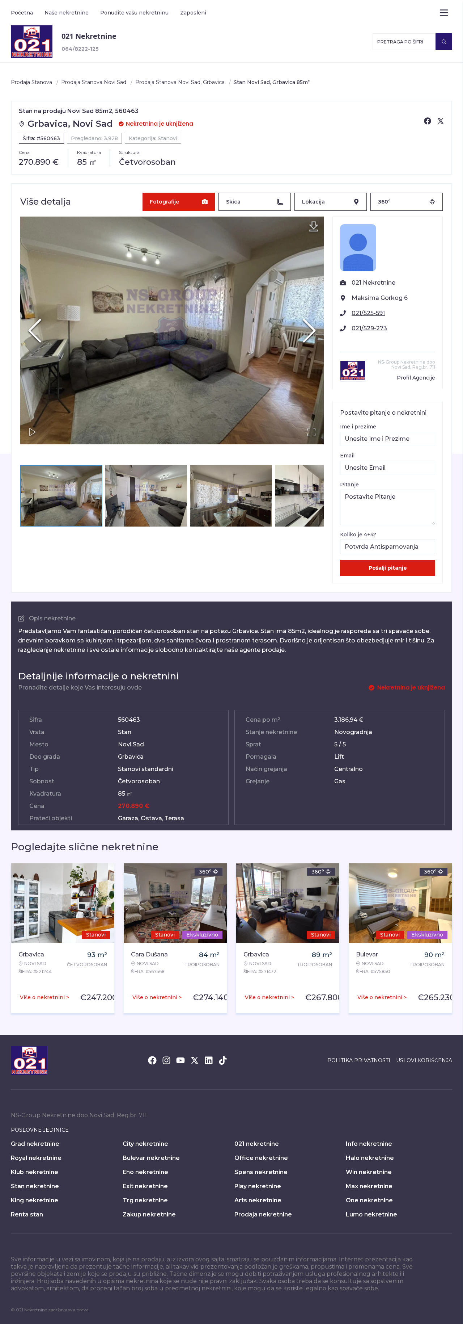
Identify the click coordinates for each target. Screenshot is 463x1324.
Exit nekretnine (145, 1186)
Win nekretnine (369, 1172)
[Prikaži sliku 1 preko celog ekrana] (172, 330)
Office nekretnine (261, 1158)
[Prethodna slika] (34, 330)
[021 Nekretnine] (31, 41)
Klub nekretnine (34, 1172)
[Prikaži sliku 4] (316, 496)
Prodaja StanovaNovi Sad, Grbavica (180, 82)
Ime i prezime (358, 426)
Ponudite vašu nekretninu (134, 12)
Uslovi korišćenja (424, 1060)
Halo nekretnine (370, 1158)
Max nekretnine (369, 1186)
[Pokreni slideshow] (32, 432)
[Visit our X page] (194, 1060)
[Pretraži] (444, 41)
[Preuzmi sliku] (313, 226)
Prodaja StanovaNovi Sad (93, 82)
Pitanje (349, 484)
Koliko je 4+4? (358, 534)
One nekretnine (369, 1200)
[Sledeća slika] (309, 330)
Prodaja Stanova (31, 82)
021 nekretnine (256, 1143)
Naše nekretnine (66, 12)
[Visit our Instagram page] (166, 1060)
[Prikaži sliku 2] (146, 496)
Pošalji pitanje (388, 568)
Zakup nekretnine (149, 1214)
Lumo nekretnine (371, 1214)
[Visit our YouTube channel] (180, 1060)
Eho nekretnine (145, 1172)
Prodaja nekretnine (263, 1214)
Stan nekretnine (35, 1186)
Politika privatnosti (358, 1060)
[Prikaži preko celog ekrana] (311, 432)
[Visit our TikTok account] (222, 1060)
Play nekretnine (257, 1186)
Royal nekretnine (36, 1158)
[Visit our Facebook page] (152, 1060)
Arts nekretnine (257, 1200)
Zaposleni (193, 12)
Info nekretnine (369, 1143)
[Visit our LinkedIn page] (208, 1060)
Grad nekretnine (35, 1143)
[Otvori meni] (444, 12)
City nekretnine (145, 1143)
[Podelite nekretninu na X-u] (440, 121)
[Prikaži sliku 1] (61, 496)
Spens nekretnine (261, 1172)
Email (347, 455)
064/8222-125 (80, 49)
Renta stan (27, 1214)
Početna (22, 12)
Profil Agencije (416, 377)
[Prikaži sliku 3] (231, 496)
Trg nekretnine (145, 1200)
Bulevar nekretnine (151, 1158)
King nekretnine (34, 1200)
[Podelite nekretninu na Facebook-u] (427, 121)
